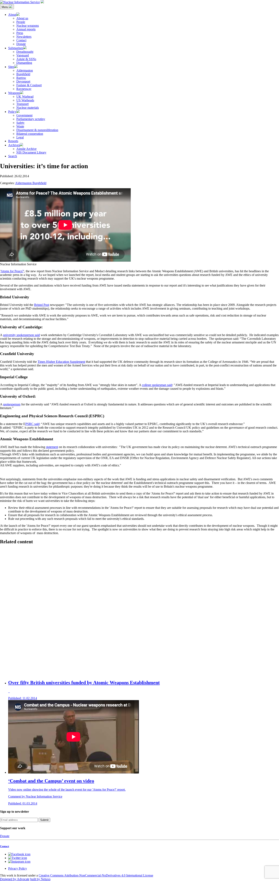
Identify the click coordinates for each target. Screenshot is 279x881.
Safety (20, 122)
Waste (20, 126)
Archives (14, 145)
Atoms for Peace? (12, 271)
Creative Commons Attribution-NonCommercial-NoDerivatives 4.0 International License (96, 875)
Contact (21, 40)
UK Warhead (24, 96)
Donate (21, 44)
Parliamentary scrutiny (30, 119)
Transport (22, 104)
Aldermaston (24, 70)
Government (24, 115)
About (12, 14)
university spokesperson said (21, 335)
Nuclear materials (27, 107)
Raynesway (23, 89)
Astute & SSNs (26, 59)
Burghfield (23, 74)
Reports (13, 141)
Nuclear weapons (27, 25)
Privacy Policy (17, 868)
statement (52, 447)
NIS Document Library (31, 152)
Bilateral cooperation (29, 133)
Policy (12, 111)
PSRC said (32, 424)
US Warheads (25, 100)
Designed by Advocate (14, 879)
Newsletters (23, 36)
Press (19, 33)
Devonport (23, 81)
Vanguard (22, 55)
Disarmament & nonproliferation (37, 130)
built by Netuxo (40, 879)
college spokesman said (157, 385)
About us (22, 18)
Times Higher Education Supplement (61, 361)
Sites (11, 67)
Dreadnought (24, 51)
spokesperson (11, 404)
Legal (20, 137)
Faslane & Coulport (29, 85)
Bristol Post (41, 305)
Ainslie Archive (26, 149)
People (20, 22)
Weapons (14, 93)
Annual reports (26, 29)
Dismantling (24, 62)
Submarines (15, 48)
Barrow (21, 78)
